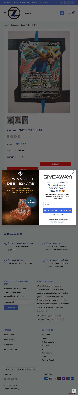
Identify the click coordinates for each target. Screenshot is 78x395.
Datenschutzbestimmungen (57, 222)
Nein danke (58, 215)
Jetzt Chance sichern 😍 (57, 210)
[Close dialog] (73, 172)
